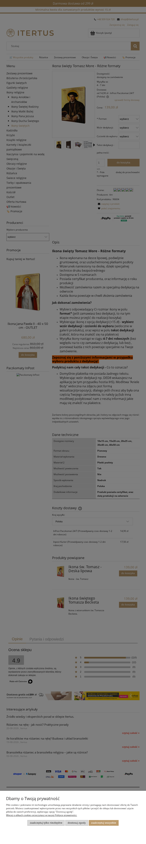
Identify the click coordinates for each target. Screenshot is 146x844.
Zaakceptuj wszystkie (103, 822)
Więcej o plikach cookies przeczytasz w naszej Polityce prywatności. (41, 815)
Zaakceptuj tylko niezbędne (46, 822)
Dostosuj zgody (77, 822)
